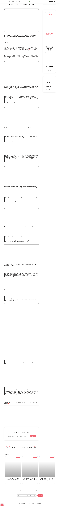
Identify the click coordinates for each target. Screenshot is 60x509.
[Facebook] (49, 1)
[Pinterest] (54, 1)
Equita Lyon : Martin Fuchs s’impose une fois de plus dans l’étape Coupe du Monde (47, 479)
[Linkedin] (52, 1)
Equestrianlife (18, 1)
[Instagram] (51, 1)
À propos (19, 503)
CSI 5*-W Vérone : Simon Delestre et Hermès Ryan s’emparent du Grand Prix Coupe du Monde (30, 479)
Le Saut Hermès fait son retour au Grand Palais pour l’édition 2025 (49, 29)
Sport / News (8, 1)
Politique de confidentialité (32, 503)
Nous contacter (39, 503)
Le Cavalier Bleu (30, 49)
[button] (29, 42)
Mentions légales (24, 503)
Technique (12, 1)
